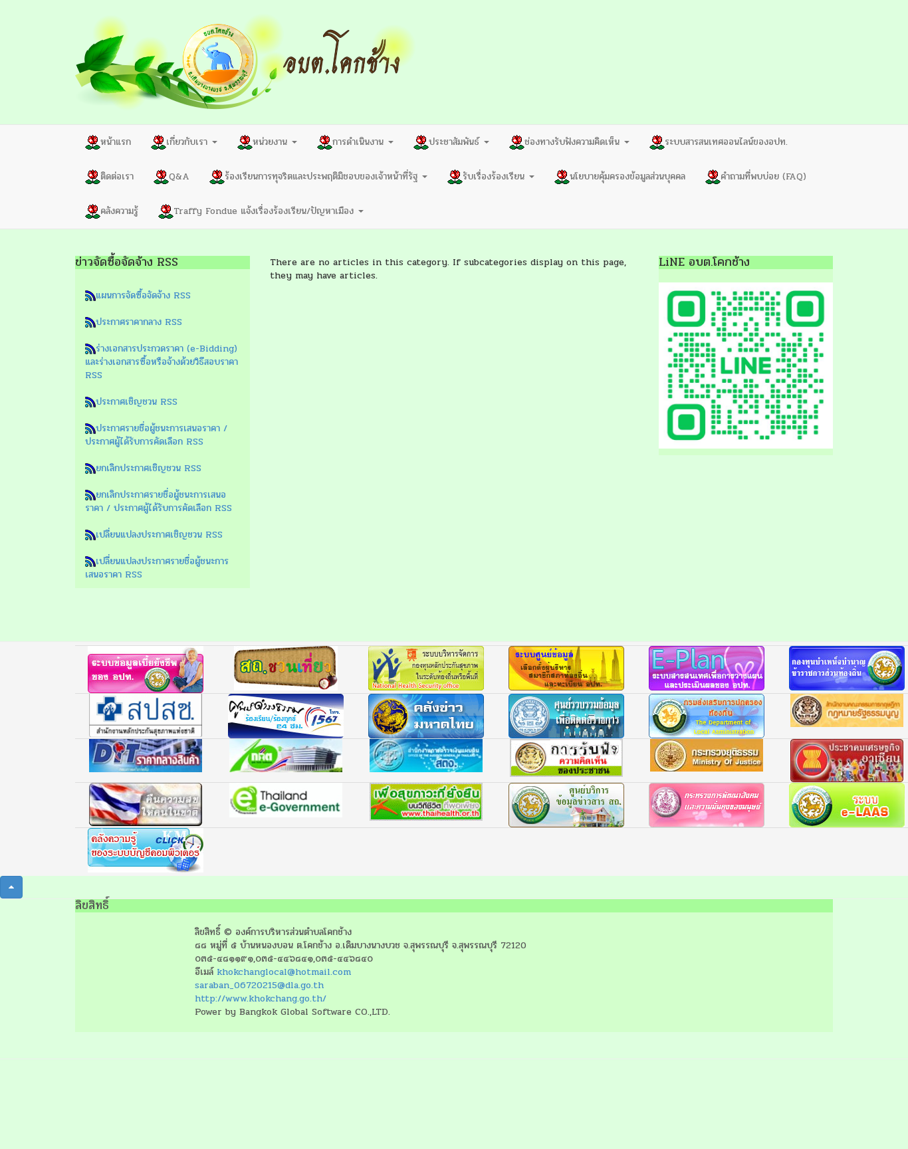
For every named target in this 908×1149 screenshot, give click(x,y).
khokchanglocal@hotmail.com (284, 972)
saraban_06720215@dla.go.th (259, 985)
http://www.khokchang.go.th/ (260, 998)
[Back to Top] (11, 887)
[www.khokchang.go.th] (246, 62)
